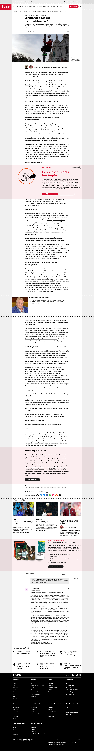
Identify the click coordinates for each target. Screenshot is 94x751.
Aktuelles (50, 683)
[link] (14, 7)
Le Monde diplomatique (72, 712)
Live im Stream (52, 711)
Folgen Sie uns (68, 675)
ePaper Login (33, 731)
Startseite (15, 11)
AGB (68, 742)
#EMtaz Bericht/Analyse (55, 487)
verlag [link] (14, 1)
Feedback (33, 727)
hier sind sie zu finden (40, 582)
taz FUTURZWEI (70, 710)
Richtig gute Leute (35, 694)
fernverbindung (17, 709)
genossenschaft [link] (70, 1)
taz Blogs (68, 708)
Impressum (64, 742)
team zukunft (33, 707)
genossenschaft (70, 685)
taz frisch (32, 709)
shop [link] (26, 1)
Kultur (14, 689)
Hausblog (50, 685)
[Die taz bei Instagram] (80, 675)
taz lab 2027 (51, 716)
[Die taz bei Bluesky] (77, 675)
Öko (14, 685)
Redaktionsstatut (58, 740)
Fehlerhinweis (42, 491)
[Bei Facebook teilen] (47, 495)
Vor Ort (50, 709)
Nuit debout (28, 85)
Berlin (14, 694)
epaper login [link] (77, 1)
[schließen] (79, 167)
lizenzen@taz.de (23, 742)
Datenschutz (57, 742)
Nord (14, 696)
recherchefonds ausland (72, 689)
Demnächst (51, 707)
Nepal (31, 689)
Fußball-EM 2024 (27, 11)
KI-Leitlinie (77, 740)
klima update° (16, 711)
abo (67, 683)
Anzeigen (15, 734)
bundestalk (16, 707)
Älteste (67, 574)
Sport (20, 11)
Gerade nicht (75, 167)
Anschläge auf (56, 220)
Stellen (50, 689)
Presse (50, 692)
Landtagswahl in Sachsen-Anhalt (37, 686)
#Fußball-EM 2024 (39, 487)
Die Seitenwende (52, 687)
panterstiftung (69, 692)
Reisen (14, 727)
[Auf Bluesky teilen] (44, 495)
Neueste (63, 574)
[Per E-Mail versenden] (37, 495)
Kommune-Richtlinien (69, 740)
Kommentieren (34, 491)
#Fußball (64, 487)
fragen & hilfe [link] (31, 1)
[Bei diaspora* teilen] (53, 495)
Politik (14, 683)
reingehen (15, 718)
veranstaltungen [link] (20, 1)
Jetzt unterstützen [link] (32, 479)
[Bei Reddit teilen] (56, 495)
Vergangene (51, 714)
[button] (80, 6)
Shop (14, 732)
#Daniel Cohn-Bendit (29, 487)
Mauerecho (16, 714)
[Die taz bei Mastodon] (73, 675)
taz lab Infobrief (34, 714)
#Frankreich (46, 487)
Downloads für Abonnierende (38, 734)
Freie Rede (15, 716)
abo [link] (65, 1)
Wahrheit (15, 698)
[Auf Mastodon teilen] (41, 495)
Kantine (15, 730)
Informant (50, 742)
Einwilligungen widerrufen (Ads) (56, 744)
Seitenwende (73, 742)
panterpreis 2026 (70, 694)
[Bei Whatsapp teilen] (50, 495)
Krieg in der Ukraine (35, 692)
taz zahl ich (68, 687)
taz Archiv (68, 714)
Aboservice (33, 729)
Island (32, 683)
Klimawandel (33, 696)
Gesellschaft (16, 687)
